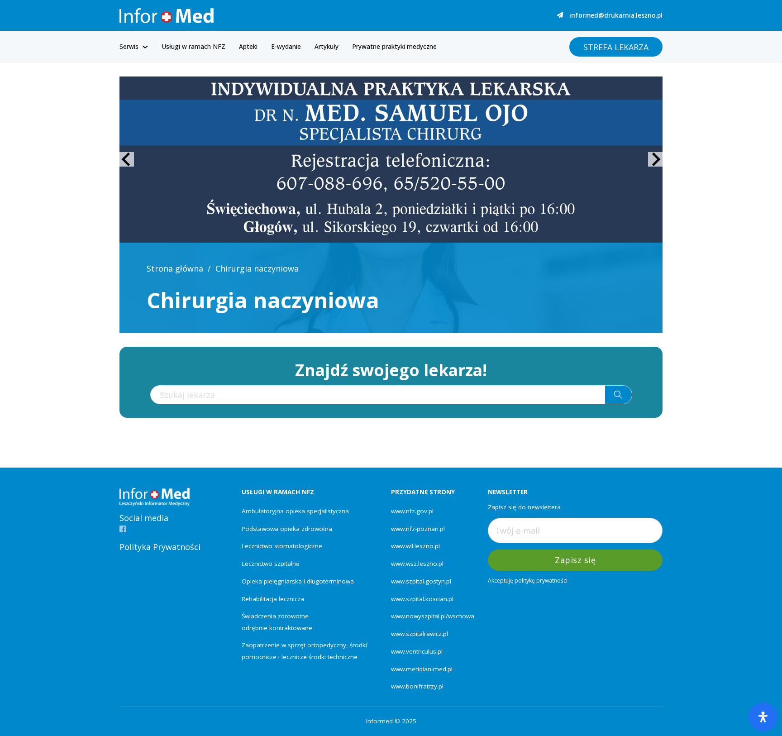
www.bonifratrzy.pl (417, 686)
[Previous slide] (126, 159)
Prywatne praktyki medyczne (394, 47)
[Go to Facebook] (122, 529)
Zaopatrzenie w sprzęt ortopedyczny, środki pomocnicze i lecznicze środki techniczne (304, 650)
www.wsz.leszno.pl (417, 563)
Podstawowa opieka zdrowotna (287, 529)
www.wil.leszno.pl (415, 546)
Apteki (248, 47)
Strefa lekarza (615, 47)
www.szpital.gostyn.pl (421, 581)
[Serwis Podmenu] (145, 47)
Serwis (128, 47)
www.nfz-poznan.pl (418, 529)
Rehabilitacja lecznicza (273, 599)
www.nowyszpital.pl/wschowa (432, 616)
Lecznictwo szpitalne (271, 563)
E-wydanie (286, 47)
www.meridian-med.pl (422, 669)
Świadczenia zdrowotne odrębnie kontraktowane (277, 621)
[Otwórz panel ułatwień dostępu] (763, 717)
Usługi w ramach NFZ (193, 47)
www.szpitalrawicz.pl (419, 634)
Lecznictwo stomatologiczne (282, 546)
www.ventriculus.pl (417, 651)
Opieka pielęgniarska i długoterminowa (298, 581)
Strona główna (175, 268)
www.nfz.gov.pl (412, 511)
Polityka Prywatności (159, 546)
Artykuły (327, 47)
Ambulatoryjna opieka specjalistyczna (295, 511)
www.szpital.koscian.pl (422, 599)
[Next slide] (655, 159)
